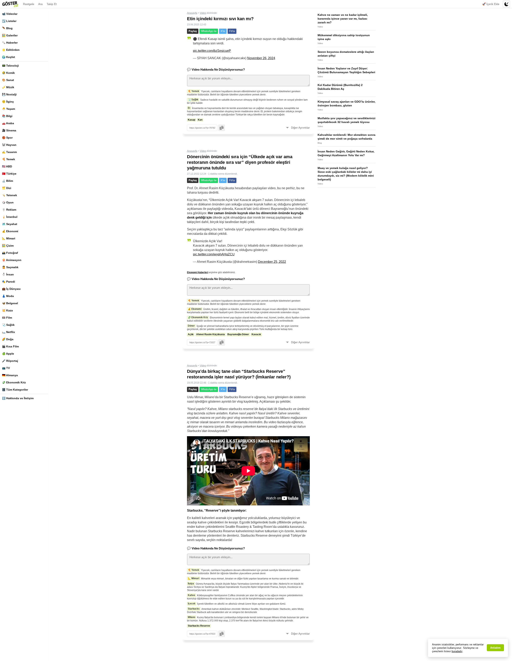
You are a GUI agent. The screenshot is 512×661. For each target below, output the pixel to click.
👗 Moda (8, 296)
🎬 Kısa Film (10, 346)
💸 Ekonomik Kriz (14, 382)
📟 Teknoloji (10, 65)
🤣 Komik (8, 72)
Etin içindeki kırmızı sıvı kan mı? (220, 18)
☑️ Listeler (9, 21)
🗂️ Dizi (6, 188)
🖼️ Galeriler (10, 35)
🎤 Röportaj (10, 360)
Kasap (191, 119)
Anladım (495, 647)
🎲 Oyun (8, 202)
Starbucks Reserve (199, 625)
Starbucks (194, 608)
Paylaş (193, 31)
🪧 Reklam (9, 209)
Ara (40, 4)
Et (189, 108)
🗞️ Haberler (10, 42)
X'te (223, 31)
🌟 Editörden (11, 49)
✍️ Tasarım (9, 152)
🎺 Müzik (8, 87)
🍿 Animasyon (11, 260)
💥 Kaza (7, 310)
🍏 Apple (8, 353)
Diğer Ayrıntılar (300, 127)
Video (203, 13)
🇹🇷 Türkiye (9, 173)
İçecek (191, 603)
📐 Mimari (8, 238)
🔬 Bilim (7, 180)
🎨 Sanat (8, 80)
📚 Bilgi (7, 116)
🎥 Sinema (9, 130)
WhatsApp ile (208, 31)
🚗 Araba (8, 123)
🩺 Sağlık (8, 324)
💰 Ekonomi (10, 231)
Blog (320, 143)
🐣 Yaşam (8, 108)
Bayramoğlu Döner (238, 334)
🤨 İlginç (8, 101)
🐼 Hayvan (9, 144)
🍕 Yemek (8, 159)
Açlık (191, 334)
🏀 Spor (7, 137)
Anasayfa (192, 13)
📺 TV (6, 368)
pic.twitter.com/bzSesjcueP (212, 50)
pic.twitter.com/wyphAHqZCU (214, 254)
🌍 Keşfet (8, 57)
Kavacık (256, 334)
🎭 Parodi (8, 281)
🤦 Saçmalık (10, 267)
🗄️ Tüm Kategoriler (15, 389)
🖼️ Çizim (8, 245)
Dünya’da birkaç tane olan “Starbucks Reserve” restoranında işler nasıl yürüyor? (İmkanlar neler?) (239, 374)
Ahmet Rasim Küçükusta (210, 334)
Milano (191, 617)
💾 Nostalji (9, 94)
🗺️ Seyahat (9, 224)
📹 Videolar (9, 13)
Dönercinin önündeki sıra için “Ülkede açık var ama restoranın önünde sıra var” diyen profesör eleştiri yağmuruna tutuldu (239, 162)
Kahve (191, 595)
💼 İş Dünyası (11, 288)
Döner (191, 325)
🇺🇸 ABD (7, 166)
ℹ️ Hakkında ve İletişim (18, 398)
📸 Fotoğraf (10, 252)
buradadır (457, 651)
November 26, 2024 (261, 58)
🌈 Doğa (7, 339)
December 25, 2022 (272, 261)
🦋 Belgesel (10, 303)
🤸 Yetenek (9, 195)
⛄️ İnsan (8, 274)
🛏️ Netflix (8, 332)
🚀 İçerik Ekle (490, 4)
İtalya (191, 583)
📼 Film (7, 317)
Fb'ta (232, 31)
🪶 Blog (7, 28)
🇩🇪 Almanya (10, 375)
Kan (200, 119)
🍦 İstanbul (9, 216)
